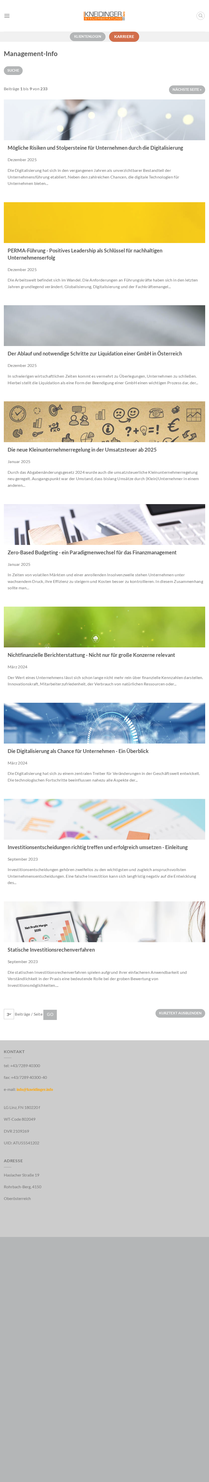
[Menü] (7, 15)
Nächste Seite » (187, 89)
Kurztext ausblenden (180, 1013)
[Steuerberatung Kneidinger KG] (104, 15)
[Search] (201, 16)
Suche (13, 70)
